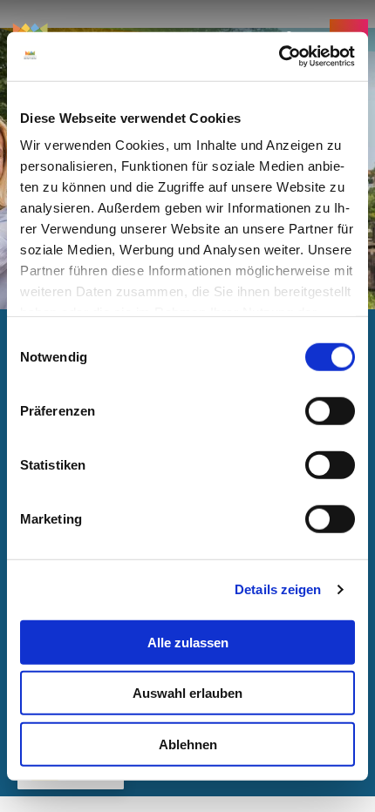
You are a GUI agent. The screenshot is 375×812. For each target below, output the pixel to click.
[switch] (330, 410)
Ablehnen (188, 743)
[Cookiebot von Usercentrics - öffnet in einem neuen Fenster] (278, 56)
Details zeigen (278, 589)
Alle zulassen (187, 641)
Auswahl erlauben (187, 693)
